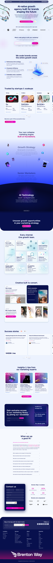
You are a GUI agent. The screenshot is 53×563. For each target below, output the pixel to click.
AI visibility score (29, 543)
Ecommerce (40, 538)
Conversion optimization (18, 542)
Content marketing (17, 535)
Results (27, 1)
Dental (40, 537)
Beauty (40, 534)
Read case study (8, 112)
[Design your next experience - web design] (15, 294)
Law (39, 545)
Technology (24, 1)
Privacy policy (16, 527)
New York (4, 537)
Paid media (16, 534)
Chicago (4, 538)
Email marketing (17, 537)
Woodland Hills (5, 533)
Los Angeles (5, 535)
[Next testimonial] (29, 357)
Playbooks (28, 544)
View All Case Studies (9, 121)
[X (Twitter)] (48, 524)
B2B (39, 533)
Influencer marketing (18, 541)
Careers (28, 534)
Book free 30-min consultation (26, 21)
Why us (28, 533)
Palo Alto (4, 534)
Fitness (40, 541)
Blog (27, 540)
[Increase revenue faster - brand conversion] (37, 294)
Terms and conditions (21, 527)
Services (20, 1)
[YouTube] (46, 524)
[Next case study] (29, 116)
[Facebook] (38, 524)
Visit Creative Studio (10, 316)
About (30, 1)
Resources (33, 1)
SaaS (39, 546)
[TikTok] (40, 524)
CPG (39, 535)
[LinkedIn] (44, 524)
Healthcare (40, 542)
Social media (17, 538)
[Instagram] (42, 524)
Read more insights (26, 396)
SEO (15, 533)
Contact (28, 535)
